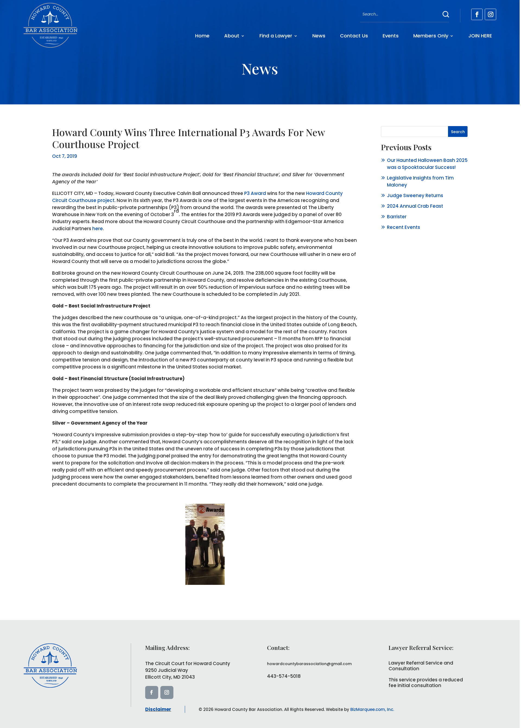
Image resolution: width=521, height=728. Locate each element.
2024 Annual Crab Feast (415, 206)
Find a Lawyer (275, 35)
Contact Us (354, 35)
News (318, 35)
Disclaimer (158, 709)
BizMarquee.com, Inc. (372, 709)
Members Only (430, 35)
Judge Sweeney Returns (415, 195)
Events (391, 35)
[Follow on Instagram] (490, 14)
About (231, 35)
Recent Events (403, 227)
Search (458, 131)
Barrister (396, 216)
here (97, 228)
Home (202, 35)
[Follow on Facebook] (477, 14)
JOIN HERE (480, 35)
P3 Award (255, 193)
